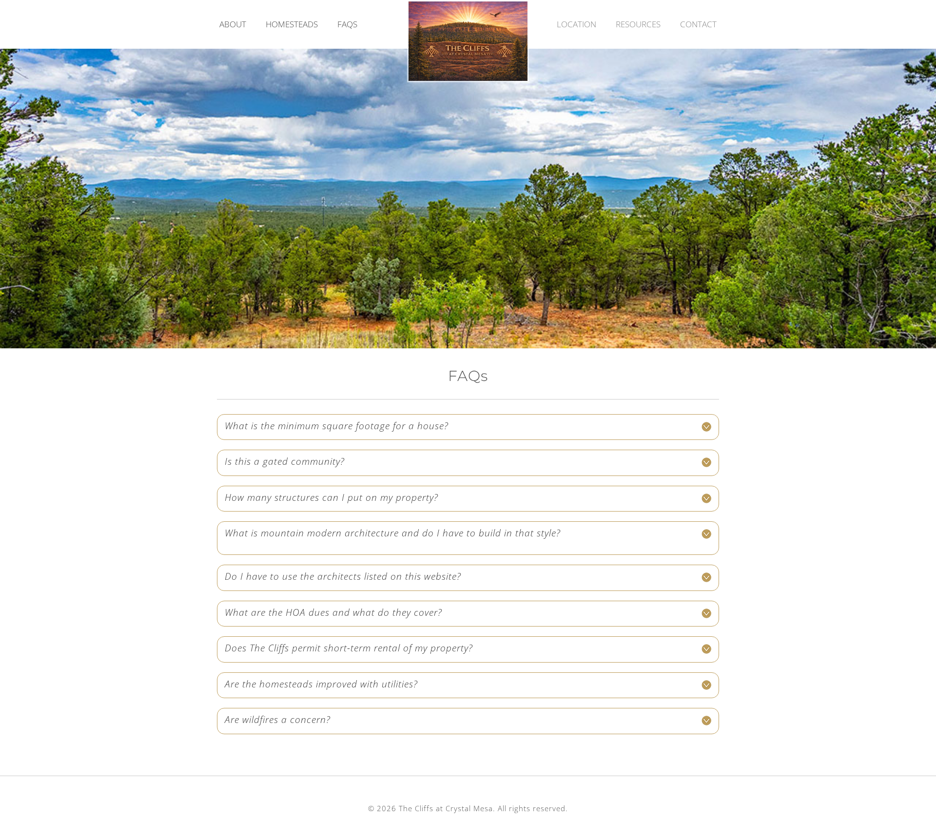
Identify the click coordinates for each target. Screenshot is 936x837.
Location (576, 24)
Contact (698, 24)
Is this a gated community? (285, 461)
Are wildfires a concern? (278, 719)
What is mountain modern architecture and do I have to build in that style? (393, 533)
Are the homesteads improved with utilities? (321, 684)
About (232, 24)
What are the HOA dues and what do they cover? (333, 612)
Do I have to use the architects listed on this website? (343, 576)
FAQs (347, 24)
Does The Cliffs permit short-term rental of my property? (349, 648)
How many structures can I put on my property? (331, 497)
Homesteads (292, 24)
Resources (638, 24)
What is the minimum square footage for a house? (336, 425)
